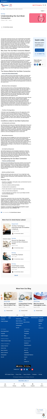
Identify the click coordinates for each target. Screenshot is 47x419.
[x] (30, 370)
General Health (7, 301)
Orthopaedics (19, 325)
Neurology (3, 13)
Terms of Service (27, 374)
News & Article (27, 322)
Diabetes (21, 301)
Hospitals (3, 319)
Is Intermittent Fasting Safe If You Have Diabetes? (25, 304)
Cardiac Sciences (19, 316)
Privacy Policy (19, 374)
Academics (33, 315)
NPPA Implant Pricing (10, 374)
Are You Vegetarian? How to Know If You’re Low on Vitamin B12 (10, 304)
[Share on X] (40, 65)
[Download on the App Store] (19, 366)
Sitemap (40, 374)
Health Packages (4, 321)
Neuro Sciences (19, 321)
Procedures (26, 315)
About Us (40, 315)
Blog (4, 9)
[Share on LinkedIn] (37, 65)
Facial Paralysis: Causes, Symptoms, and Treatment (18, 266)
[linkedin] (27, 370)
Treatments (26, 317)
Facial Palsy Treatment (17, 254)
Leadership (41, 317)
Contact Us (41, 328)
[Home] (6, 5)
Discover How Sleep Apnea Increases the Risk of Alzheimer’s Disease (20, 242)
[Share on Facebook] (35, 65)
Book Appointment (40, 50)
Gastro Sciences (19, 323)
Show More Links (23, 380)
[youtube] (32, 370)
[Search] (43, 5)
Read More (10, 296)
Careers (40, 323)
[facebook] (24, 370)
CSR (39, 325)
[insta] (21, 370)
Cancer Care (18, 318)
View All (16, 275)
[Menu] (45, 5)
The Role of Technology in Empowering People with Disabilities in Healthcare (20, 227)
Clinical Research (34, 317)
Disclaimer (35, 374)
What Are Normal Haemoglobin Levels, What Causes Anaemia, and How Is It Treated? (40, 304)
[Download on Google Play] (27, 366)
